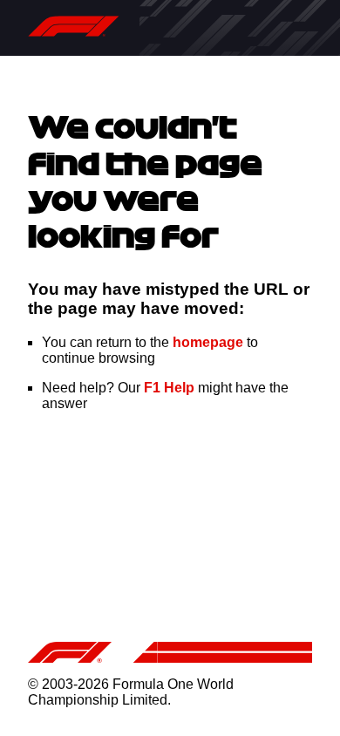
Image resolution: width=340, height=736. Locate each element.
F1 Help (169, 387)
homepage (208, 342)
